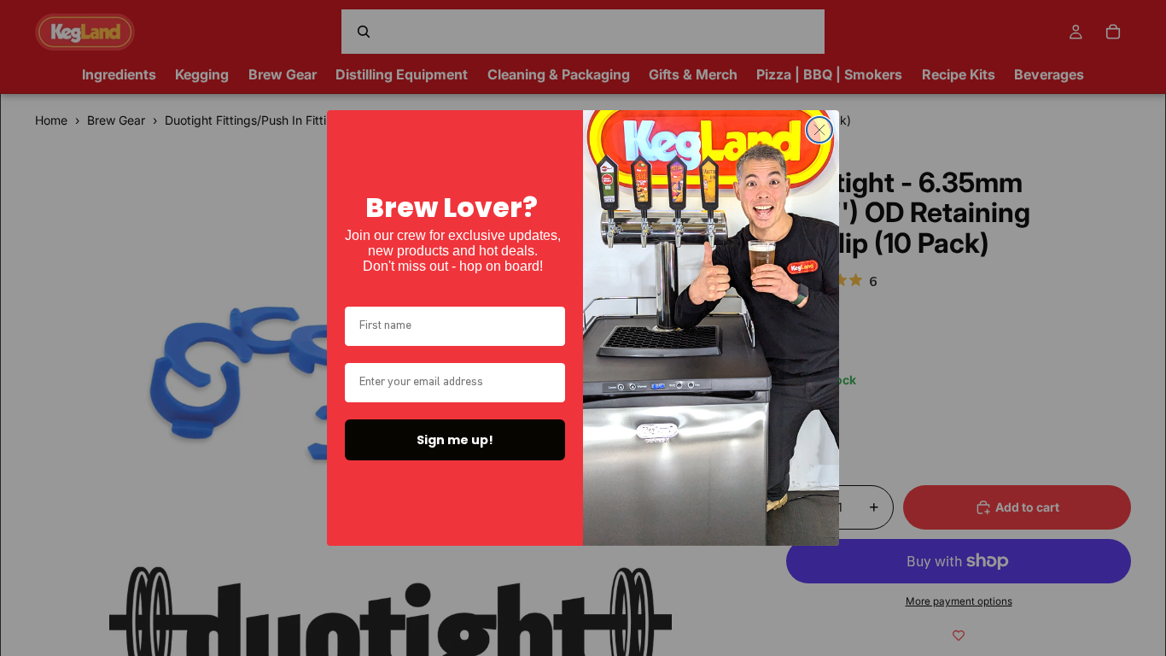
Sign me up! (455, 439)
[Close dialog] (819, 130)
